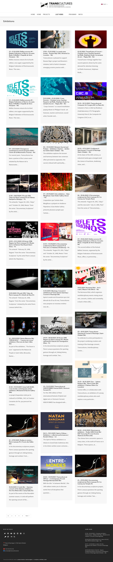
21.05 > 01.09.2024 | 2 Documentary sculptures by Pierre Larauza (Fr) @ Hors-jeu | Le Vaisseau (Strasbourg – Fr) (56, 245)
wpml (45, 559)
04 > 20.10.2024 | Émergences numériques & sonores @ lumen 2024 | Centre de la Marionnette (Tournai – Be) (22, 150)
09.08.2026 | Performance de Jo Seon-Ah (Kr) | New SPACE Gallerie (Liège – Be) (97, 540)
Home (33, 14)
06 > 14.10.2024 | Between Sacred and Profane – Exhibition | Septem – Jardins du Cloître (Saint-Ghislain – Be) (56, 148)
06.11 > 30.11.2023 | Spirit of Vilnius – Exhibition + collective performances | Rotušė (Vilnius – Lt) (55, 435)
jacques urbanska (21, 559)
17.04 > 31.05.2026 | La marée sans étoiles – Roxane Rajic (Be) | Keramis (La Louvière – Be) (56, 53)
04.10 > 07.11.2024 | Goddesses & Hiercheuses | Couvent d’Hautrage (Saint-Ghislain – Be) (89, 150)
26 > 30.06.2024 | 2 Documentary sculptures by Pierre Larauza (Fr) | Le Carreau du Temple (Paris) (90, 197)
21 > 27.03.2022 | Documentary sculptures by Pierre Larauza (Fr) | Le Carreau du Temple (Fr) (90, 482)
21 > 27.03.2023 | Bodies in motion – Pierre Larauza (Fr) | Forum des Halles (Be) (21, 442)
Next (27, 516)
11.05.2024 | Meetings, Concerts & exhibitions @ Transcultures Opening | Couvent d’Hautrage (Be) (55, 292)
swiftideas (41, 559)
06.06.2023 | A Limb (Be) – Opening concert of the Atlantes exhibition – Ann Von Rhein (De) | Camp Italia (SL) (21, 488)
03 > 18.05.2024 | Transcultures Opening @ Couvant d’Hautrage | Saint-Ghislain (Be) (91, 333)
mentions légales (28, 559)
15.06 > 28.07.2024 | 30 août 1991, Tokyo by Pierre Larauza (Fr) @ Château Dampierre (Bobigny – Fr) (22, 197)
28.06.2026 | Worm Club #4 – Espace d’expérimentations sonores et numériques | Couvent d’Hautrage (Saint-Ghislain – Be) (96, 551)
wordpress (36, 559)
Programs (72, 14)
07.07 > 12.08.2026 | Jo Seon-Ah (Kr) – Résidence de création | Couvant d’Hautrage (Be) (96, 545)
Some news (88, 529)
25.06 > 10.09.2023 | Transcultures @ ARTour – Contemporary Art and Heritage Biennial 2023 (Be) (55, 478)
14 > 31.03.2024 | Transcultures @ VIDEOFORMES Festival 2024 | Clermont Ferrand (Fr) (56, 388)
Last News (59, 14)
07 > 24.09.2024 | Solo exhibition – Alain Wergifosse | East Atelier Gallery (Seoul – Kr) (56, 195)
